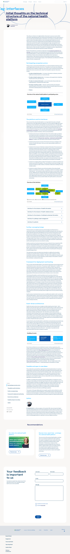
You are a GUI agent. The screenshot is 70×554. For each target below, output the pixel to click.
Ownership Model (9, 541)
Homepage (25, 1)
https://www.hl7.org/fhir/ (32, 360)
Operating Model (9, 544)
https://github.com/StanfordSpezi (38, 356)
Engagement (8, 538)
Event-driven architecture (13, 396)
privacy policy (43, 505)
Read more (13, 26)
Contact (39, 1)
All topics (30, 1)
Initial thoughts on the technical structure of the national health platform (27, 16)
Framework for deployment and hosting (16, 394)
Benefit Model (9, 536)
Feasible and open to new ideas (14, 399)
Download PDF (9, 407)
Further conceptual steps (13, 391)
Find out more (13, 451)
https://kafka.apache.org (43, 349)
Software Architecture (8, 551)
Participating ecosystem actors (14, 385)
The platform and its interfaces (14, 388)
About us (35, 1)
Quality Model (9, 547)
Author (9, 402)
